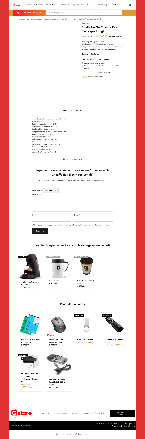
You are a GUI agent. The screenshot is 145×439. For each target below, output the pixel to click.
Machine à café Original (30, 282)
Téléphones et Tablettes (34, 5)
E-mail (77, 215)
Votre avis (36, 194)
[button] (122, 413)
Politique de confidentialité (93, 413)
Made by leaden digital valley (64, 434)
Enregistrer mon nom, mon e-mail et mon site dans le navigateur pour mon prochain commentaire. (71, 225)
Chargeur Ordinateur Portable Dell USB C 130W (57, 382)
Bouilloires (65, 19)
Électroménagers (103, 5)
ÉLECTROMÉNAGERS (34, 19)
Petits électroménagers (51, 19)
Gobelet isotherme (56, 280)
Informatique (51, 5)
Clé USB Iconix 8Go (85, 339)
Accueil (22, 19)
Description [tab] (67, 110)
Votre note (37, 190)
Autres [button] (115, 5)
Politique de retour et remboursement (63, 413)
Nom (34, 215)
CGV (42, 413)
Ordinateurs (64, 5)
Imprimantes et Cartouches (82, 5)
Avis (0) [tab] (79, 110)
